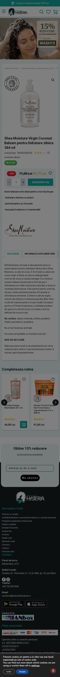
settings (35, 665)
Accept (22, 671)
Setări (9, 671)
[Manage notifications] (53, 670)
